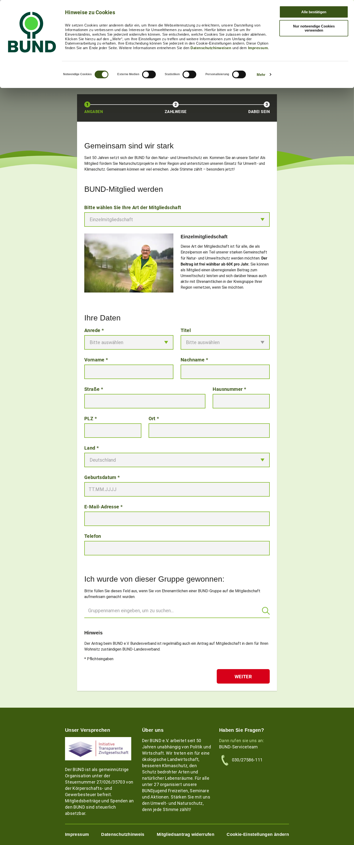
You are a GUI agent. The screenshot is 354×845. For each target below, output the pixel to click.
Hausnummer (229, 389)
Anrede (94, 330)
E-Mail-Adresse (103, 506)
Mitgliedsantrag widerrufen (185, 834)
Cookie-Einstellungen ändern (258, 834)
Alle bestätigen (313, 12)
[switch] (149, 74)
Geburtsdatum (102, 477)
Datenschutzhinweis (122, 834)
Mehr (261, 75)
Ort (154, 418)
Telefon (92, 536)
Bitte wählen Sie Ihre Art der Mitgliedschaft (132, 207)
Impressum (258, 48)
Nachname (194, 359)
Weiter (243, 676)
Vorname (96, 359)
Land (91, 448)
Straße (93, 389)
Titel (186, 330)
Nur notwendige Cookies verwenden (314, 28)
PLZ (90, 418)
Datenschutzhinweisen (210, 48)
